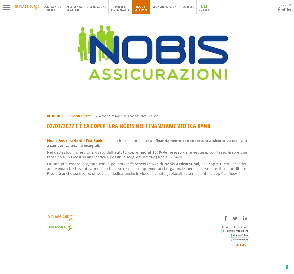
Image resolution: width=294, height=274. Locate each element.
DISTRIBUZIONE (96, 7)
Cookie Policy (240, 235)
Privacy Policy (240, 239)
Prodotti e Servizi (80, 116)
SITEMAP (241, 244)
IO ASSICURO (204, 8)
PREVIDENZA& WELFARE (74, 8)
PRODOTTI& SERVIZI (141, 8)
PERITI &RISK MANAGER (120, 8)
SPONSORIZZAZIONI (165, 7)
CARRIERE (188, 7)
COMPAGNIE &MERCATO (52, 8)
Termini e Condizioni (236, 230)
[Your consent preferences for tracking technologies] (287, 267)
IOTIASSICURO (57, 116)
